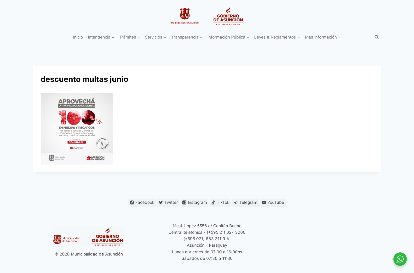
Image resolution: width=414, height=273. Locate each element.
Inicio (78, 37)
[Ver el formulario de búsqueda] (376, 37)
